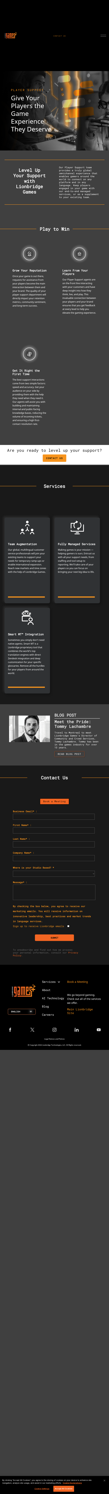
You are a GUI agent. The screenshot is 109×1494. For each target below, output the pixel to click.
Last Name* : (21, 838)
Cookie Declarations (72, 1483)
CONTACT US (60, 36)
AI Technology (53, 998)
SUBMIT (54, 937)
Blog (45, 1006)
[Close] (104, 1480)
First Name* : (22, 825)
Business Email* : (25, 811)
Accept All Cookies (64, 1488)
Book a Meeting (77, 982)
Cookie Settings (41, 1488)
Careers (48, 1014)
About (46, 990)
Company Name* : (23, 852)
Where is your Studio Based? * (33, 867)
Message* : (20, 882)
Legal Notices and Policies (54, 1039)
